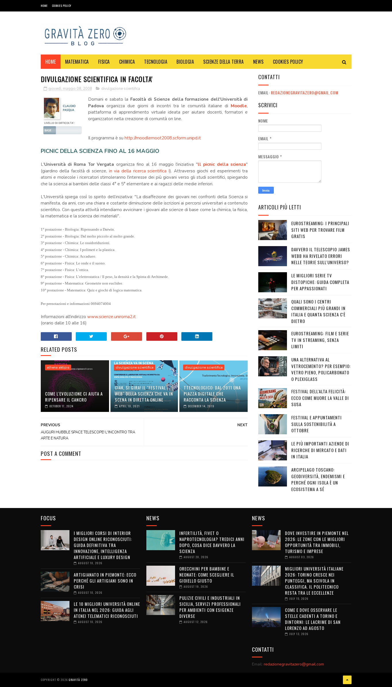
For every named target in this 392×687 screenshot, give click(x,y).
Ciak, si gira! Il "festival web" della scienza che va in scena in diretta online (144, 393)
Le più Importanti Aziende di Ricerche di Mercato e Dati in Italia (320, 450)
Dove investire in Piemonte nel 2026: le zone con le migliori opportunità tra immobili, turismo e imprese (317, 542)
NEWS (258, 61)
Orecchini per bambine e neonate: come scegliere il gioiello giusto (206, 574)
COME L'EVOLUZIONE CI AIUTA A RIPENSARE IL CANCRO (74, 396)
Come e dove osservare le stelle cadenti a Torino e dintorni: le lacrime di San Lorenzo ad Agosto (313, 619)
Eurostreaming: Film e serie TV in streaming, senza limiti (320, 339)
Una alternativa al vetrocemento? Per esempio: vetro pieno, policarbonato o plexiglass (321, 369)
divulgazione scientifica (120, 88)
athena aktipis (58, 367)
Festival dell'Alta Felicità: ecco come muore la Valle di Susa (320, 397)
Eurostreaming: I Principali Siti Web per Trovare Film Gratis (320, 229)
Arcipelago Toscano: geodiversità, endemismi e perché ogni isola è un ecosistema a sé (318, 479)
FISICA (104, 61)
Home (44, 5)
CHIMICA (127, 61)
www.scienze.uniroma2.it (111, 317)
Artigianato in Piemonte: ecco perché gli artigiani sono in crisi (105, 580)
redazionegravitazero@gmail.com (304, 92)
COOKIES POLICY (61, 5)
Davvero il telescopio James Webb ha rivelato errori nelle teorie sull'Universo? (320, 255)
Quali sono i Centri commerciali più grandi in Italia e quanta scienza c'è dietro (318, 311)
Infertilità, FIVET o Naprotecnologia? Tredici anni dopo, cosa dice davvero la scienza (211, 542)
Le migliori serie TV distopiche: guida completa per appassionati (320, 281)
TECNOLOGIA (155, 61)
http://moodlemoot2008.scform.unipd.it (163, 138)
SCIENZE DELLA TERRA (223, 61)
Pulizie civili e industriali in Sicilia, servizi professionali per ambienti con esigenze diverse (210, 607)
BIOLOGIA (185, 61)
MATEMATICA (77, 61)
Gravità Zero (78, 680)
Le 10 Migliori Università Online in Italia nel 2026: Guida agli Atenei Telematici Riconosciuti (107, 610)
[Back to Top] (347, 680)
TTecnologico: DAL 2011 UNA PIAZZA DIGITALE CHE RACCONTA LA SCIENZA (212, 393)
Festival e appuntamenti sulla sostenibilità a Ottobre (316, 423)
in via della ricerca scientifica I (139, 171)
